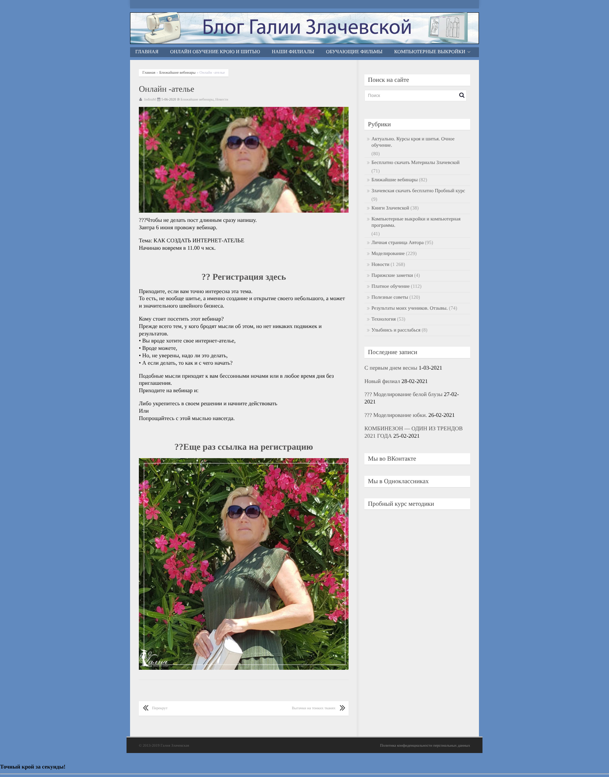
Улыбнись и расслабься (395, 330)
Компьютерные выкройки (430, 52)
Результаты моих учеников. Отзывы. (409, 308)
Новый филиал (382, 381)
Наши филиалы (293, 52)
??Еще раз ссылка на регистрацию (243, 447)
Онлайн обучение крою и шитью (215, 52)
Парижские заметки (392, 275)
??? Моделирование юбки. (395, 415)
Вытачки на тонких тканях (314, 708)
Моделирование (388, 253)
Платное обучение (390, 286)
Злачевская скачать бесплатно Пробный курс (418, 191)
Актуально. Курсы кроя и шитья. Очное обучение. (413, 142)
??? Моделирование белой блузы (403, 394)
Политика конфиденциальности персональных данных (425, 745)
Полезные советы (389, 297)
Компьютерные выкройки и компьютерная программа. (416, 222)
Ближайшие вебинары (177, 73)
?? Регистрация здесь (244, 277)
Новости (221, 100)
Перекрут (159, 708)
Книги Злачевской (390, 208)
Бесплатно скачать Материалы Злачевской (415, 162)
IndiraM (150, 100)
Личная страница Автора (397, 242)
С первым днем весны (390, 368)
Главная (147, 52)
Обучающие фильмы (354, 52)
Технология (383, 319)
